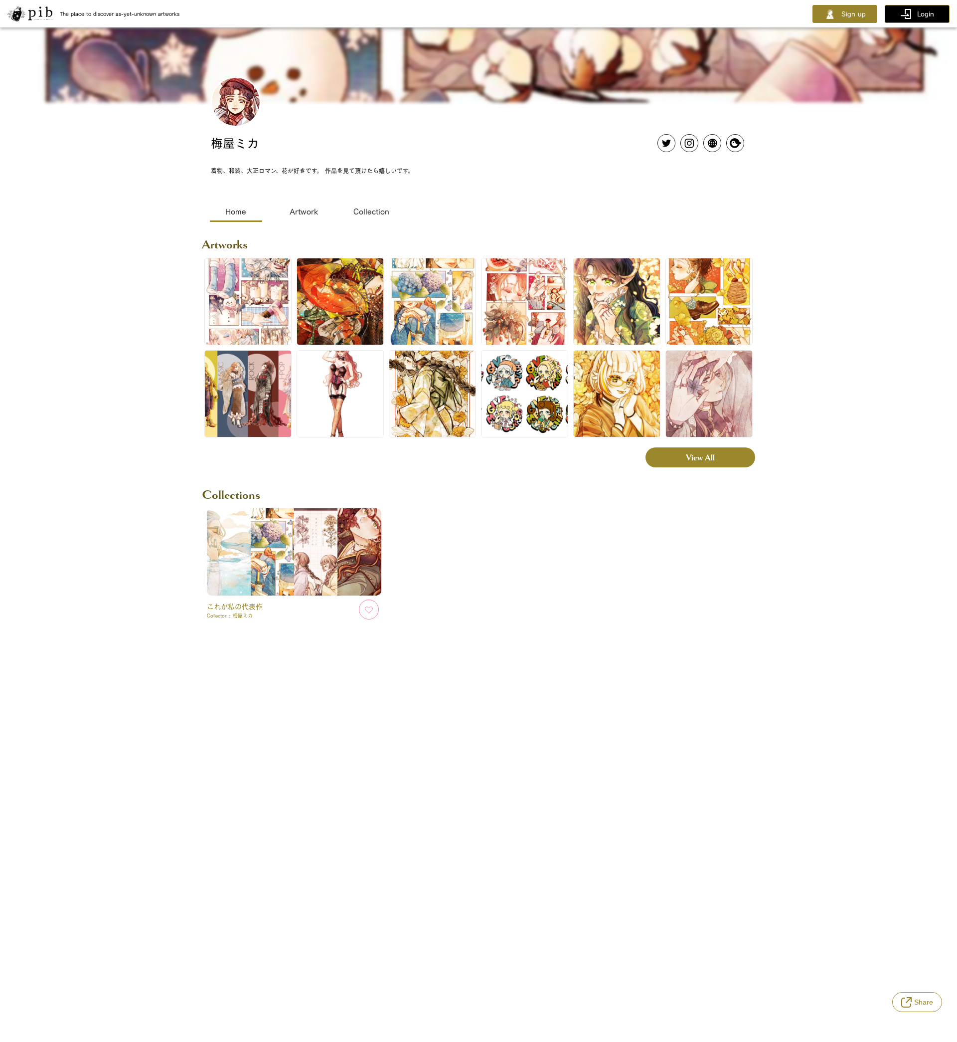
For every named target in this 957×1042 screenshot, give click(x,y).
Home (235, 211)
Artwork (304, 211)
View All (700, 457)
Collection (371, 211)
